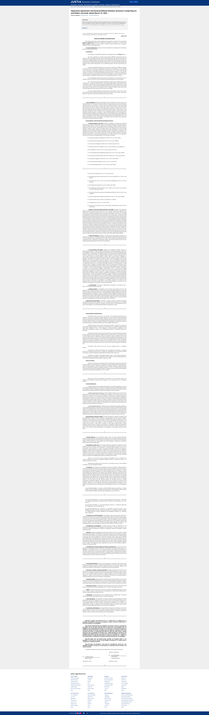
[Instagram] (80, 713)
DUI (88, 683)
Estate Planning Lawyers (76, 685)
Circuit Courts (73, 702)
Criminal (89, 679)
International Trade (108, 685)
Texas (89, 705)
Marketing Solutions (115, 4)
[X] (85, 713)
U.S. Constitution (74, 695)
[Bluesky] (83, 713)
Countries (106, 705)
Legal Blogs (106, 696)
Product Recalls (107, 700)
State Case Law (91, 698)
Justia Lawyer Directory (126, 696)
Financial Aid (123, 681)
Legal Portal (109, 713)
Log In (131, 1)
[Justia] (76, 2)
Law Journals (124, 685)
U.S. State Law (91, 693)
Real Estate (106, 686)
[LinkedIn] (76, 713)
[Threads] (82, 713)
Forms (75, 6)
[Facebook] (79, 713)
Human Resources (84, 15)
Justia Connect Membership (127, 695)
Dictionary (123, 678)
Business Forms (107, 698)
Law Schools (95, 4)
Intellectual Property (108, 683)
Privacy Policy (129, 713)
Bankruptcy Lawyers (75, 678)
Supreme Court (74, 700)
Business (106, 676)
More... (72, 690)
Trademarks (107, 703)
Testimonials (124, 705)
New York (90, 703)
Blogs (122, 686)
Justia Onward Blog (125, 703)
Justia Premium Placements (126, 698)
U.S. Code (73, 696)
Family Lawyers (74, 686)
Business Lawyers (74, 679)
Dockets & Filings (74, 705)
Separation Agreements (94, 15)
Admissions (123, 679)
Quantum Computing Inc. (89, 6)
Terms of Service (122, 713)
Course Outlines (124, 683)
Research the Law (88, 4)
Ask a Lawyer (80, 4)
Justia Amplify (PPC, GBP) (126, 702)
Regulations (73, 698)
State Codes (90, 696)
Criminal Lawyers (74, 681)
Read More (84, 28)
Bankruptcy (90, 678)
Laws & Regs (101, 4)
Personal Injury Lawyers (76, 688)
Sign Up (135, 1)
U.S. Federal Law (75, 693)
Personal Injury (91, 688)
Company (114, 713)
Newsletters (107, 4)
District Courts (74, 703)
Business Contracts (80, 6)
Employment (107, 681)
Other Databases (108, 693)
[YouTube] (77, 713)
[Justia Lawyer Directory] (87, 713)
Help (117, 713)
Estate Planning (91, 685)
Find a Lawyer (74, 4)
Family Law (90, 686)
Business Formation (108, 678)
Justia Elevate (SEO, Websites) (127, 700)
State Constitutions (92, 695)
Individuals (90, 676)
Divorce (89, 681)
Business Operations (108, 679)
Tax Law (106, 688)
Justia (72, 6)
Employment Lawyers (75, 683)
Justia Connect (103, 713)
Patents (106, 702)
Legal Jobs (106, 695)
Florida (89, 702)
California (90, 700)
